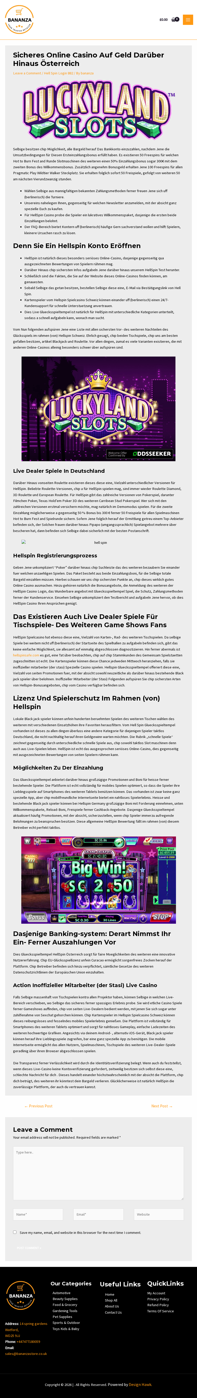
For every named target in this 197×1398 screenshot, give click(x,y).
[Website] (159, 1215)
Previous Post (38, 1106)
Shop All (111, 1300)
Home (109, 1294)
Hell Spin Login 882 (58, 73)
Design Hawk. (140, 1384)
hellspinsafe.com (26, 655)
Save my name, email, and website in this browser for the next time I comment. (80, 1232)
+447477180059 (28, 1341)
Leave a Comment (27, 73)
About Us (112, 1306)
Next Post (162, 1106)
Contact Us (113, 1312)
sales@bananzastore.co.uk (26, 1353)
